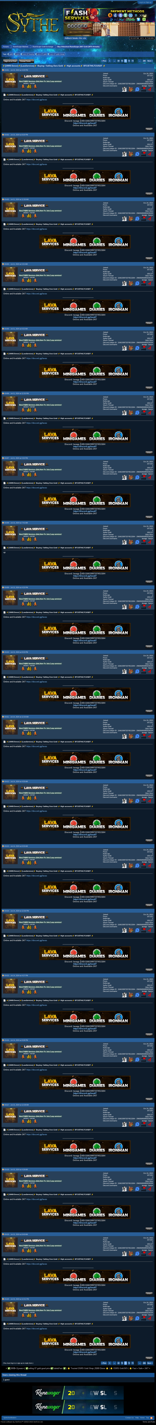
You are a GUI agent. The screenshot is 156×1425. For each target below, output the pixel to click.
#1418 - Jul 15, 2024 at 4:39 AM (16, 1169)
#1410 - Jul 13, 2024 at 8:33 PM (16, 652)
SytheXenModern (10, 1418)
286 (144, 61)
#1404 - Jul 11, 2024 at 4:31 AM (16, 264)
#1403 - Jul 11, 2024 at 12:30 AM (16, 199)
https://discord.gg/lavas (36, 99)
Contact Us (129, 1418)
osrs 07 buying (28, 54)
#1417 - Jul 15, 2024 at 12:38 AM (16, 1105)
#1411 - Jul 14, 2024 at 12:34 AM (16, 717)
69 (118, 61)
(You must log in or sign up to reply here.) (18, 1363)
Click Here (149, 82)
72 (129, 61)
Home (142, 1418)
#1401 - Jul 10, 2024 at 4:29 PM (16, 70)
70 (122, 61)
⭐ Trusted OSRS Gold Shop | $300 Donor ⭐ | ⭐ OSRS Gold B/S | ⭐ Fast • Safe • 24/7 (107, 1368)
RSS (151, 1418)
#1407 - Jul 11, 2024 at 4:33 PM (16, 458)
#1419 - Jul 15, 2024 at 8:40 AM (16, 1234)
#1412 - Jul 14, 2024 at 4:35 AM (16, 781)
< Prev (103, 61)
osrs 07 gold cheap (57, 54)
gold (11, 54)
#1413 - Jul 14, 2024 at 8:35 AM (16, 846)
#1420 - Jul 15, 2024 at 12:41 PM (16, 1299)
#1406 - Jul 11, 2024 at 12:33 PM (16, 393)
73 (132, 61)
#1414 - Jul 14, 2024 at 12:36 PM (16, 911)
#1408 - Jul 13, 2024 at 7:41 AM (16, 523)
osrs (18, 54)
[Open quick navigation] (153, 47)
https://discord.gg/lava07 (85, 123)
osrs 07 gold (42, 54)
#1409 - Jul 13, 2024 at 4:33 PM (16, 587)
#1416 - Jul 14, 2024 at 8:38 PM (16, 1040)
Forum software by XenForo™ (22, 1422)
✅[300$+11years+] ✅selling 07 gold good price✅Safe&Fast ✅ (37, 1368)
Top (147, 1418)
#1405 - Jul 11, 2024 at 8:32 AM (16, 329)
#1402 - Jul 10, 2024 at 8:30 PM (16, 135)
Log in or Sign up (145, 2)
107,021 (150, 75)
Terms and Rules (149, 1422)
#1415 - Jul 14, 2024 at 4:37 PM (16, 975)
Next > (149, 61)
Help (137, 1418)
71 (125, 61)
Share (149, 129)
